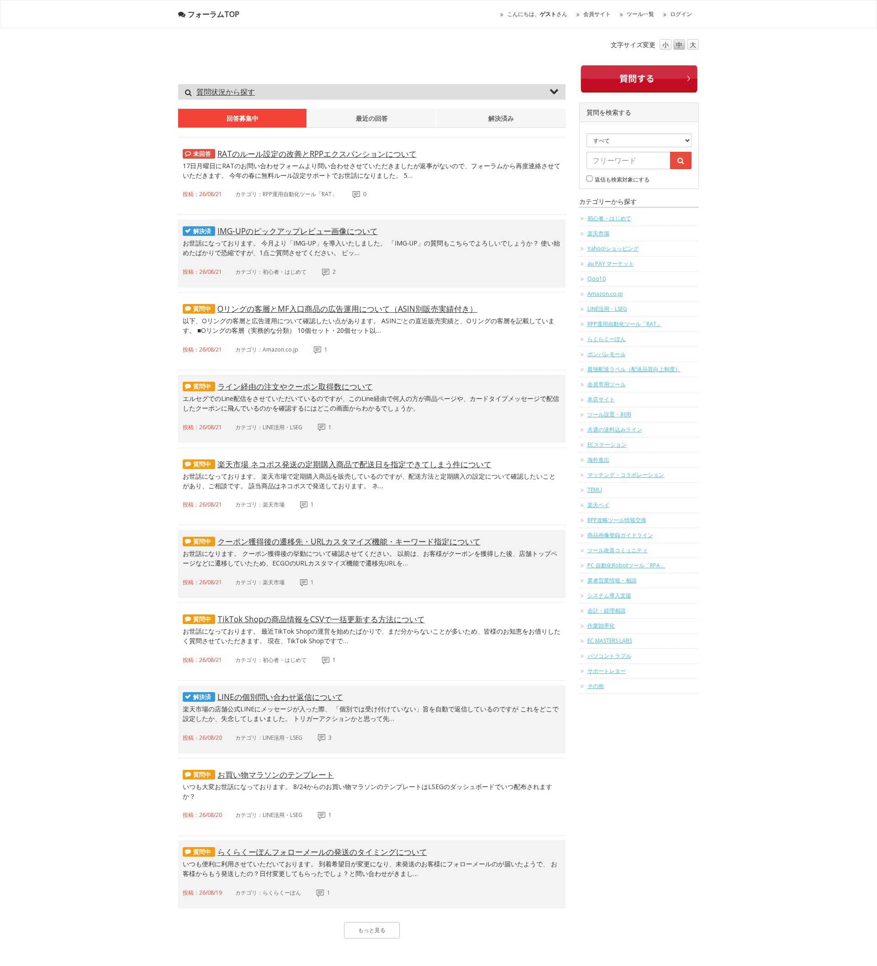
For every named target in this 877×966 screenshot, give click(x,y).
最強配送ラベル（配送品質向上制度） (634, 369)
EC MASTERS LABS (609, 641)
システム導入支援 (609, 595)
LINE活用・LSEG (607, 309)
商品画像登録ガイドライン (620, 535)
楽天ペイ (598, 505)
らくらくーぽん (606, 339)
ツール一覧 (640, 14)
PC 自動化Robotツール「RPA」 (626, 565)
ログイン (681, 14)
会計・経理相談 (606, 610)
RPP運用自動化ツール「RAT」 (624, 324)
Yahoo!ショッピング (613, 248)
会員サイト (597, 14)
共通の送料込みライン (614, 429)
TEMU (594, 490)
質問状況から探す (225, 92)
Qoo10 (596, 279)
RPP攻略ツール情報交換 (616, 520)
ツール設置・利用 (609, 414)
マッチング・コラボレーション (625, 475)
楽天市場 (598, 233)
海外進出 (598, 460)
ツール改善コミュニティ (617, 550)
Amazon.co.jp (605, 294)
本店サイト (601, 399)
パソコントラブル (609, 656)
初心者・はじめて (609, 218)
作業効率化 (601, 626)
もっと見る (372, 930)
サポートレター (606, 671)
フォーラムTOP (213, 14)
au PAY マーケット (610, 263)
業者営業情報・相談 (612, 580)
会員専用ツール (606, 384)
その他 (595, 686)
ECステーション (607, 444)
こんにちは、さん (537, 14)
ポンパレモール (606, 354)
